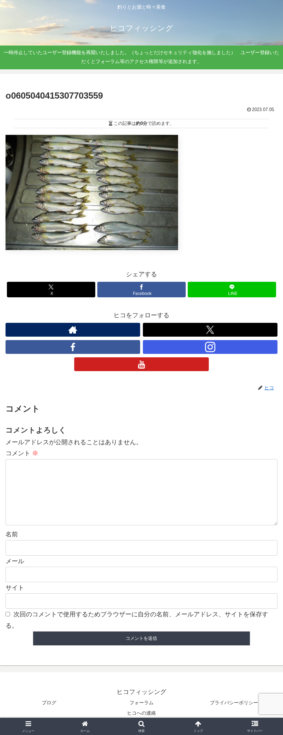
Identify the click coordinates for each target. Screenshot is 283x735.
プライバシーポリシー (234, 702)
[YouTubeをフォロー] (141, 364)
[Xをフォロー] (210, 330)
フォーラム (141, 702)
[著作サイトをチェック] (73, 330)
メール (15, 561)
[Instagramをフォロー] (210, 347)
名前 (12, 534)
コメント (22, 453)
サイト (15, 587)
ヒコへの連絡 (141, 713)
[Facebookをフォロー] (73, 347)
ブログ (49, 702)
